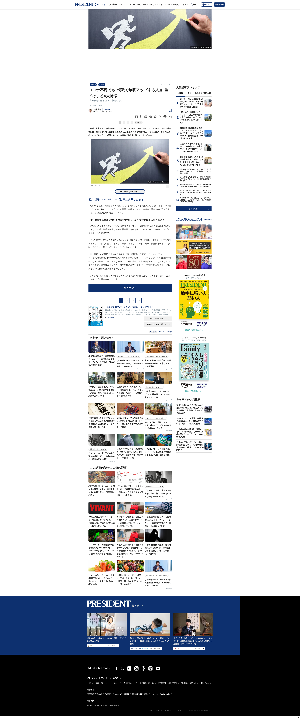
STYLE (126, 694)
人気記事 (113, 5)
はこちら (194, 330)
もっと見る (193, 209)
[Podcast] (150, 668)
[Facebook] (117, 668)
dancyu (118, 694)
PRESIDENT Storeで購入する (156, 324)
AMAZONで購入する (156, 319)
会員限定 (176, 5)
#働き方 (93, 84)
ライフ (161, 5)
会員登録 (220, 4)
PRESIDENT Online (95, 106)
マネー (132, 5)
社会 (168, 5)
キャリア (152, 5)
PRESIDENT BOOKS (140, 694)
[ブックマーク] (170, 110)
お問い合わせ (205, 683)
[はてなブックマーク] (129, 668)
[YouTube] (158, 668)
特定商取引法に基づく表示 (167, 683)
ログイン (208, 4)
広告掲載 (183, 683)
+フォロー (107, 109)
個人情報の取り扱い (147, 683)
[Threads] (143, 668)
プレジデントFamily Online (161, 694)
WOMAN (108, 694)
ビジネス (123, 5)
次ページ (138, 122)
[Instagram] (136, 668)
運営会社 (193, 683)
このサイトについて (113, 683)
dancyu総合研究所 (111, 705)
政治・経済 (141, 5)
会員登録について (130, 683)
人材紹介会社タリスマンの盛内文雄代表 (138, 209)
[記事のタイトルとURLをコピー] (160, 117)
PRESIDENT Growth (94, 694)
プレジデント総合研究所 (94, 705)
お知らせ (90, 683)
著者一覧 (99, 683)
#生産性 (101, 84)
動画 (184, 5)
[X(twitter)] (122, 668)
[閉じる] (298, 717)
